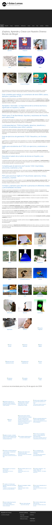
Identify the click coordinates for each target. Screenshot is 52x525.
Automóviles (40, 312)
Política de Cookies (24, 518)
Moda (40, 67)
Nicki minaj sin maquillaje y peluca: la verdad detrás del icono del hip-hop (40, 438)
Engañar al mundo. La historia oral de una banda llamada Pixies (9, 438)
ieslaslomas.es (32, 520)
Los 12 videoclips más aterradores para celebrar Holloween (39, 455)
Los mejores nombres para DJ (25, 437)
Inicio (2, 25)
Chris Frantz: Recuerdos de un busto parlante (39, 488)
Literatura (40, 245)
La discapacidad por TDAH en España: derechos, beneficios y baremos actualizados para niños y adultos (23, 126)
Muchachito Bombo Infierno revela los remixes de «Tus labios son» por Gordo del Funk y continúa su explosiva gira (25, 422)
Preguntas (40, 329)
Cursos (9, 295)
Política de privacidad (24, 516)
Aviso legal (22, 514)
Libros (33, 25)
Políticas (46, 25)
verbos (29, 25)
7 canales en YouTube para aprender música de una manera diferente (9, 488)
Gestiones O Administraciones (9, 245)
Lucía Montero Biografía (5, 514)
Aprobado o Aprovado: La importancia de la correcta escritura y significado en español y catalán (24, 106)
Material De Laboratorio (25, 262)
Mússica (9, 420)
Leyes (25, 295)
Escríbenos (32, 514)
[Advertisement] (26, 17)
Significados (17, 25)
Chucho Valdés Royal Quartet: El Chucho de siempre (8, 505)
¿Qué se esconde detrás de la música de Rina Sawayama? (40, 421)
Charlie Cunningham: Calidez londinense (23, 488)
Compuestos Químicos (25, 279)
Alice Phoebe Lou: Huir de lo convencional (8, 472)
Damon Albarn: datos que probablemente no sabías (22, 405)
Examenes (25, 245)
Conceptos (25, 379)
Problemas (9, 379)
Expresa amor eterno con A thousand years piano (24, 455)
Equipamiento (40, 262)
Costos (40, 362)
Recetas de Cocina (10, 362)
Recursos (25, 312)
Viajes (25, 67)
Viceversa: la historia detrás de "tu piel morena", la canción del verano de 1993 (9, 455)
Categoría (10, 84)
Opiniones (25, 346)
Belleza (40, 346)
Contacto (41, 25)
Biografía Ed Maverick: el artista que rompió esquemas (9, 405)
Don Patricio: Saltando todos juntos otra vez (39, 505)
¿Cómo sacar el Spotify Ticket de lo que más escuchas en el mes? (39, 405)
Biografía (6, 25)
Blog (37, 25)
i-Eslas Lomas (15, 3)
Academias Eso (25, 362)
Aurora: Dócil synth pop (25, 504)
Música (9, 262)
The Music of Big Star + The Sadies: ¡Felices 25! (39, 472)
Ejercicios (10, 50)
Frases (11, 25)
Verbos (9, 279)
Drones (9, 346)
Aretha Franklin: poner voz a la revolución (23, 472)
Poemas (40, 279)
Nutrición (40, 84)
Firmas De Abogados (24, 84)
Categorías (25, 50)
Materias (25, 329)
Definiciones (23, 25)
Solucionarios (40, 295)
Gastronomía (40, 50)
